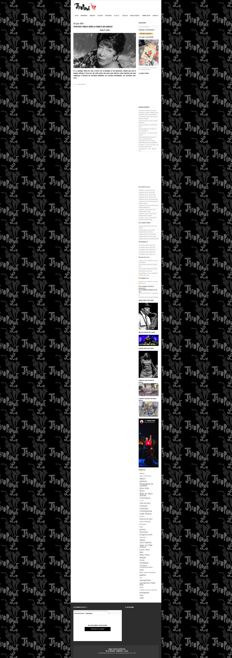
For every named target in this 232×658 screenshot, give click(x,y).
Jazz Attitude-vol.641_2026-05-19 (147, 254)
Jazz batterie (146, 542)
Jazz (142, 540)
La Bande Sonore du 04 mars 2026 (147, 236)
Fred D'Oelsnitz (145, 521)
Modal (143, 557)
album (142, 479)
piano (143, 575)
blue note (144, 488)
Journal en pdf (146, 15)
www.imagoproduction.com (124, 653)
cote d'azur (146, 514)
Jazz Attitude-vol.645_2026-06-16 (147, 245)
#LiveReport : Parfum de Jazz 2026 (147, 110)
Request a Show (97, 629)
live (141, 552)
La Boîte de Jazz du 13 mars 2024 (147, 194)
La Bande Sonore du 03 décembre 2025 (149, 238)
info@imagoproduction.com (106, 653)
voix (142, 598)
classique (142, 500)
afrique (142, 473)
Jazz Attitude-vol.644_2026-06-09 (147, 247)
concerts (144, 508)
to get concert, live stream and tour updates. (90, 611)
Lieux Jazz (125, 15)
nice (142, 570)
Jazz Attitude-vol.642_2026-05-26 (147, 252)
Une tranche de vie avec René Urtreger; (148, 297)
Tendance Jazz (144, 278)
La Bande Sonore (145, 223)
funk (141, 527)
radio (141, 577)
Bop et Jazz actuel (146, 494)
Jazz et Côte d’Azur (146, 546)
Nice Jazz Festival (147, 572)
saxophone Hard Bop (147, 584)
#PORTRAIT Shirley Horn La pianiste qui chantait (93, 26)
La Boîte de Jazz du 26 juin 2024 (147, 190)
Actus (76, 15)
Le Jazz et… (117, 15)
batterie (143, 481)
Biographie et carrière (146, 485)
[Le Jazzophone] (83, 7)
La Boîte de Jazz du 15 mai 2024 (147, 192)
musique (144, 563)
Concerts (92, 15)
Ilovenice (144, 532)
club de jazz (145, 503)
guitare (143, 529)
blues (142, 491)
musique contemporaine (146, 566)
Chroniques (84, 15)
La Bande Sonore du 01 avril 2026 (147, 234)
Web (134, 653)
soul (141, 587)
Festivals (100, 15)
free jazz (143, 524)
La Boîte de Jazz (145, 187)
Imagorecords (146, 535)
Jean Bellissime (82, 84)
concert (143, 506)
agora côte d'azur (145, 476)
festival (142, 516)
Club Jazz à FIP (144, 257)
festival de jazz (146, 519)
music (142, 560)
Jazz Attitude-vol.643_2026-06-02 (147, 249)
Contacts (155, 15)
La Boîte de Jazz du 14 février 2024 (147, 197)
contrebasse (146, 511)
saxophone (145, 580)
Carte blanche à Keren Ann (145, 271)
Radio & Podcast (135, 15)
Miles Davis (145, 555)
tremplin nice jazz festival (148, 590)
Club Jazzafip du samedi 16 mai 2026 (148, 268)
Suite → (76, 78)
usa (141, 595)
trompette (144, 593)
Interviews (108, 15)
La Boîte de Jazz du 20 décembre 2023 (148, 199)
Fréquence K (144, 242)
